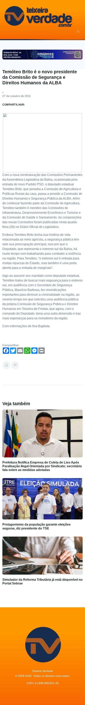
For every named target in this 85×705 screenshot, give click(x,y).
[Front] (37, 16)
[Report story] (15, 365)
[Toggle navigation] (78, 31)
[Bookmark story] (6, 365)
